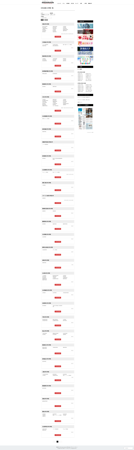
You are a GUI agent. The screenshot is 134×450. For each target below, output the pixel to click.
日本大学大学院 (45, 96)
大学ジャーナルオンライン (67, 448)
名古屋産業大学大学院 (47, 116)
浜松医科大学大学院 (46, 303)
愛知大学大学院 (45, 411)
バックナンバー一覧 (90, 132)
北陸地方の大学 (88, 76)
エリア (42, 13)
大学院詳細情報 (57, 36)
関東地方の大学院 (80, 86)
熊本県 (72, 33)
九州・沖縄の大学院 (89, 90)
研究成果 (67, 3)
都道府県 (51, 13)
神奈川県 (67, 33)
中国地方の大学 (88, 77)
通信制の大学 (80, 80)
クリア (46, 19)
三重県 (72, 264)
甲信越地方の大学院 (89, 86)
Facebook (65, 447)
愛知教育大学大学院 (46, 385)
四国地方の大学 (80, 79)
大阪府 (70, 174)
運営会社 (57, 447)
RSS (60, 447)
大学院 (85, 3)
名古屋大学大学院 (46, 273)
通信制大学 (90, 3)
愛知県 (72, 47)
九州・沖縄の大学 (88, 79)
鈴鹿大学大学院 (45, 260)
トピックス (59, 3)
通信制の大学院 (80, 91)
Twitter (62, 447)
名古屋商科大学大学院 (47, 169)
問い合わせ (68, 447)
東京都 (64, 33)
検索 (42, 19)
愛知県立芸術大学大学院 (47, 208)
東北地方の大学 (88, 73)
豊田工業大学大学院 (46, 182)
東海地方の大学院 (80, 87)
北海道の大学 (80, 73)
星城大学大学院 (45, 398)
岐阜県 (72, 75)
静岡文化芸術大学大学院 (47, 247)
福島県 (62, 107)
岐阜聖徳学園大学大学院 (47, 71)
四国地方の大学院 (80, 90)
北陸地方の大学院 (88, 87)
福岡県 (72, 200)
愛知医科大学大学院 (46, 84)
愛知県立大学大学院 (46, 344)
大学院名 (42, 16)
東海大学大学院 (45, 24)
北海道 (62, 33)
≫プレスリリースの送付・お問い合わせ (83, 99)
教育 (81, 3)
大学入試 (72, 3)
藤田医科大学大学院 (46, 221)
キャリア (76, 3)
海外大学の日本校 (88, 80)
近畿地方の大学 (80, 77)
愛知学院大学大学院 (46, 56)
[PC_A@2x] (85, 64)
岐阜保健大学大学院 (46, 129)
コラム (63, 3)
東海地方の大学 (80, 76)
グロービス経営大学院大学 (48, 195)
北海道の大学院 (80, 84)
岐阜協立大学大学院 (46, 358)
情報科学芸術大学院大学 (47, 142)
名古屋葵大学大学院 (46, 234)
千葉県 (64, 107)
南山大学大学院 (45, 331)
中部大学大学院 (45, 317)
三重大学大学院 (45, 371)
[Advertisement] (85, 12)
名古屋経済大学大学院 (47, 290)
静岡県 (70, 33)
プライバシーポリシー (74, 447)
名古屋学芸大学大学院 (47, 426)
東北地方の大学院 (88, 84)
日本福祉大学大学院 (46, 42)
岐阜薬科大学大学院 (46, 156)
